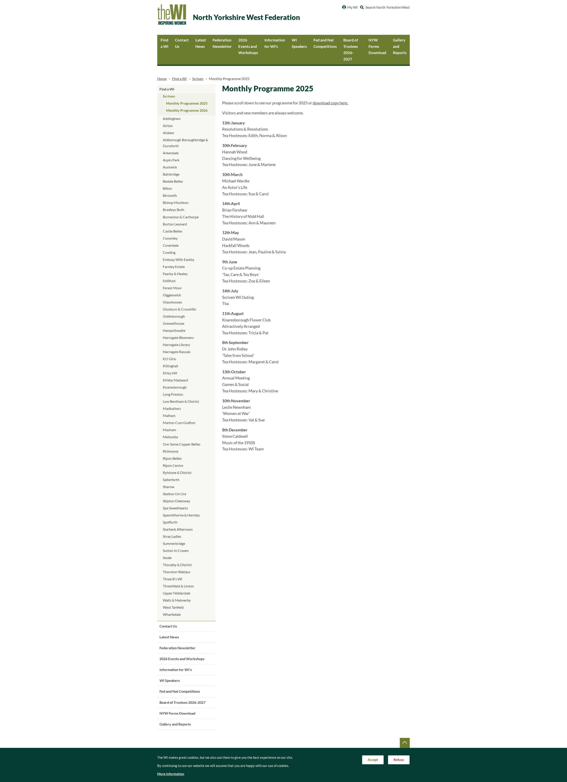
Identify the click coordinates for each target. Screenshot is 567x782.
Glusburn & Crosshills (179, 309)
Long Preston (173, 394)
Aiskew (168, 133)
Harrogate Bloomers (178, 338)
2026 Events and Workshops (248, 46)
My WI (352, 7)
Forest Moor (172, 288)
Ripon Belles (172, 458)
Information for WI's (274, 43)
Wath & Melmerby (177, 600)
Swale (167, 558)
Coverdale (171, 245)
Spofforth (170, 522)
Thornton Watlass (176, 572)
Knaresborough (175, 387)
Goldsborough (174, 316)
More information (170, 774)
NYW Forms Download (377, 46)
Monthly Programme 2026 (187, 110)
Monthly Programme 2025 (187, 103)
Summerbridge (174, 543)
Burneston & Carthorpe (181, 217)
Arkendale (171, 153)
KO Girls (169, 359)
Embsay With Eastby (178, 260)
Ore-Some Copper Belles (181, 444)
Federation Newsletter (222, 43)
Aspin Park (171, 160)
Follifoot (169, 281)
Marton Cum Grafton (179, 423)
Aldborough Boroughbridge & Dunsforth (185, 143)
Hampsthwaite (174, 330)
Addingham (172, 119)
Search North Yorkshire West (387, 7)
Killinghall (170, 366)
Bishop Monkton (175, 203)
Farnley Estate (174, 267)
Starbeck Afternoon (178, 529)
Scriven (197, 79)
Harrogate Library (176, 345)
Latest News (200, 43)
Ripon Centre (173, 465)
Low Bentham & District (181, 401)
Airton (168, 126)
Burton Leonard (175, 224)
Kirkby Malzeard (175, 380)
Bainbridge (171, 174)
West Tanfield (173, 607)
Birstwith (170, 195)
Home (162, 79)
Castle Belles (172, 231)
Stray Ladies (172, 536)
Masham (169, 430)
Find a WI (164, 43)
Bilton (167, 188)
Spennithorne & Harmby (181, 515)
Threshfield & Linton (178, 586)
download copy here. (330, 103)
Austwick (170, 167)
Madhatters (172, 409)
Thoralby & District (177, 565)
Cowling (169, 252)
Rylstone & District (177, 473)
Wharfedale (172, 614)
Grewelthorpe (173, 323)
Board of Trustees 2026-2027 (350, 49)
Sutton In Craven (176, 551)
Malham (169, 416)
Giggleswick (172, 295)
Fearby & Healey (175, 274)
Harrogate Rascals (176, 352)
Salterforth (171, 480)
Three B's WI (172, 579)
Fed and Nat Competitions (325, 43)
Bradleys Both (173, 210)
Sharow (168, 487)
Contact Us (182, 43)
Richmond (170, 451)
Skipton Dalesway (176, 501)
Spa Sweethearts (175, 508)
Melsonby (170, 437)
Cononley (170, 238)
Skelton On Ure (174, 494)
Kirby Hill (170, 373)
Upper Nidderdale (176, 593)
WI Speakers (299, 43)
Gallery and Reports (399, 46)
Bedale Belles (173, 181)
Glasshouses (172, 302)
